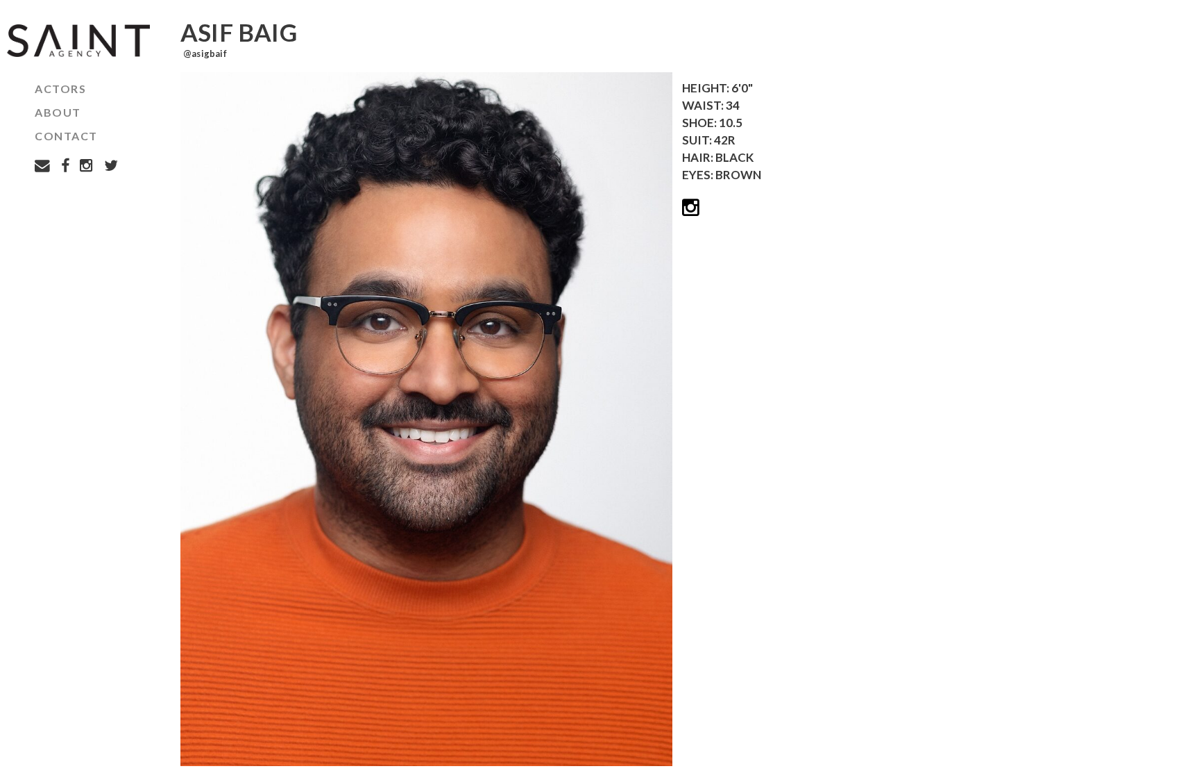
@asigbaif (205, 53)
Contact (66, 135)
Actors (60, 88)
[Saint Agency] (75, 40)
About (58, 112)
